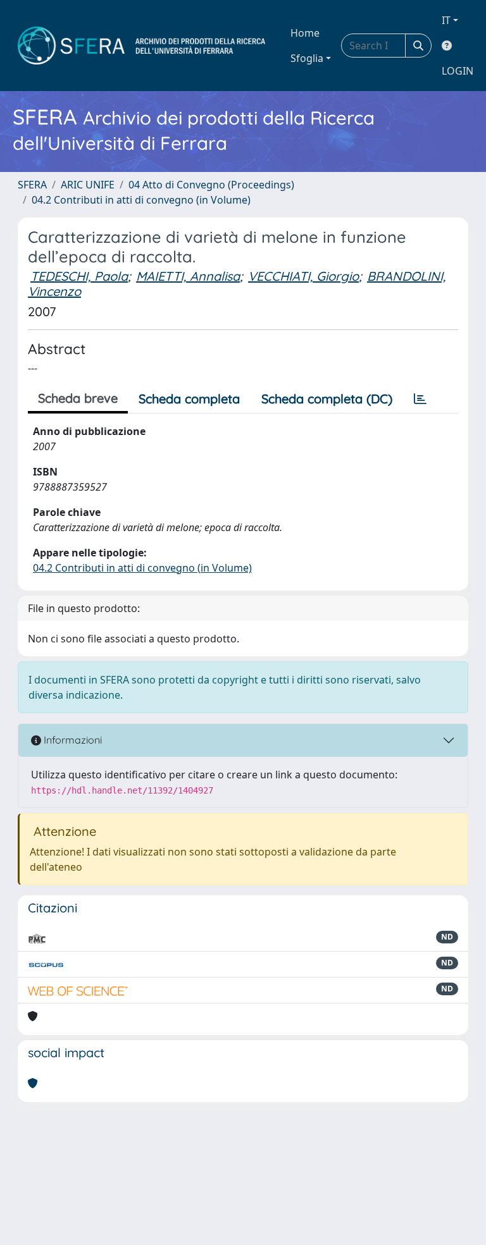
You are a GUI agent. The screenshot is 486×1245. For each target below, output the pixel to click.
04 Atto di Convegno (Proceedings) (211, 185)
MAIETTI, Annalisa (188, 276)
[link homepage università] (141, 45)
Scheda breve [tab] (78, 398)
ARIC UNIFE (88, 185)
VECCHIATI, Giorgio (303, 276)
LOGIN (457, 71)
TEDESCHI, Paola (79, 276)
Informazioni (71, 739)
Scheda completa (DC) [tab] (326, 399)
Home (305, 33)
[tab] (420, 399)
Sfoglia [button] (306, 58)
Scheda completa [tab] (189, 399)
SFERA (32, 185)
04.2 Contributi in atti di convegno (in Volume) (141, 200)
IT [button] (446, 20)
